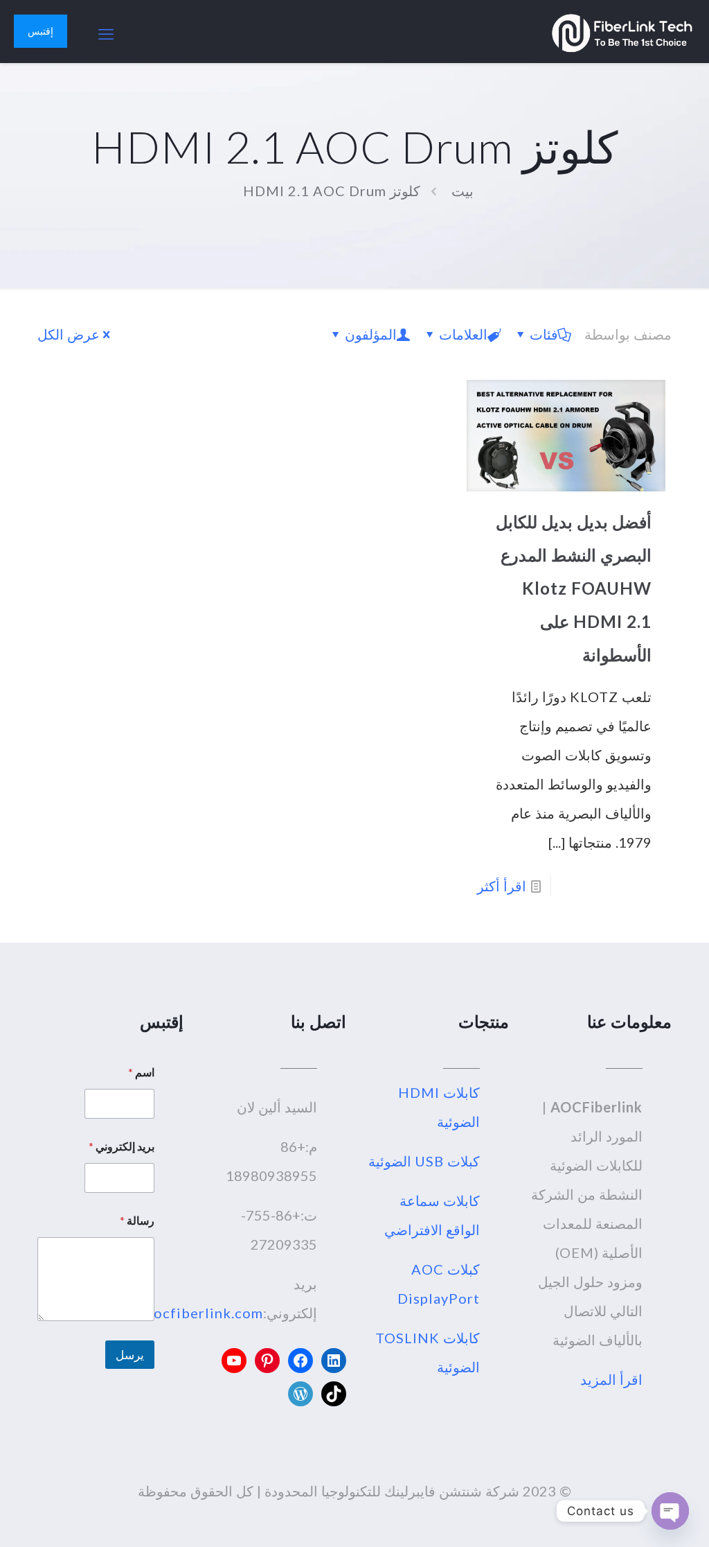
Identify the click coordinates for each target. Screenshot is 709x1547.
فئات (544, 334)
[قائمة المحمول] (106, 31)
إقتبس (40, 31)
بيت (462, 190)
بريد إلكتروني (121, 1146)
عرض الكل (68, 334)
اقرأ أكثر (501, 885)
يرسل (130, 1354)
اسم (141, 1071)
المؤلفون (371, 334)
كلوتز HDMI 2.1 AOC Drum (331, 190)
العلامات (463, 334)
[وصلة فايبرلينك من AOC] (622, 31)
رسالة (137, 1220)
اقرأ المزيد (611, 1379)
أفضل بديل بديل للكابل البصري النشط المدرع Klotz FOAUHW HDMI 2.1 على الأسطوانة (574, 588)
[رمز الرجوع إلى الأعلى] (642, 1518)
